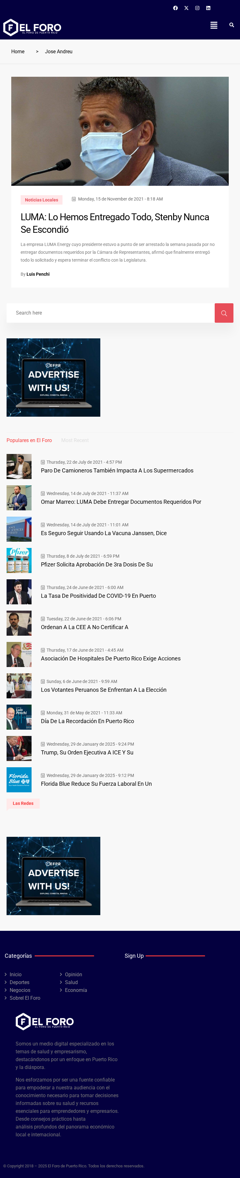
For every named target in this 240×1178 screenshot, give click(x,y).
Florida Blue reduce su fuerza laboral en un (96, 783)
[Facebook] (175, 8)
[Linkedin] (208, 8)
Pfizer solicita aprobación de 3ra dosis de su (97, 564)
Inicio (16, 974)
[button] (214, 25)
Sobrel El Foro (25, 998)
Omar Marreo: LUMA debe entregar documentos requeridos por (121, 501)
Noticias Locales (41, 199)
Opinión (73, 974)
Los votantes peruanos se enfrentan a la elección (104, 689)
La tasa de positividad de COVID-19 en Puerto (98, 595)
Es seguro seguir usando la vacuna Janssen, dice (104, 533)
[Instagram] (197, 8)
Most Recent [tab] (75, 440)
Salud (71, 982)
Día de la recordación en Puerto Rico (87, 721)
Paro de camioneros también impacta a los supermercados (117, 470)
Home (17, 52)
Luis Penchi (38, 274)
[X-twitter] (186, 8)
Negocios (20, 990)
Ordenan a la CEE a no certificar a (84, 627)
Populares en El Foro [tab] (29, 440)
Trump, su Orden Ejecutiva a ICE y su (87, 752)
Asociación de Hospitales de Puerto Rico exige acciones (111, 658)
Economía (76, 990)
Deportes (19, 982)
